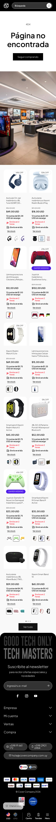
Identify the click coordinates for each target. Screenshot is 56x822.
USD (8, 818)
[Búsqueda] (49, 5)
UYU (15, 818)
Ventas (9, 724)
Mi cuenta (11, 716)
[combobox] (30, 6)
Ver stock (11, 231)
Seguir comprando (28, 56)
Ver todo (28, 626)
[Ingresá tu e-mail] (48, 685)
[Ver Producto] (15, 258)
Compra (10, 732)
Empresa (10, 708)
